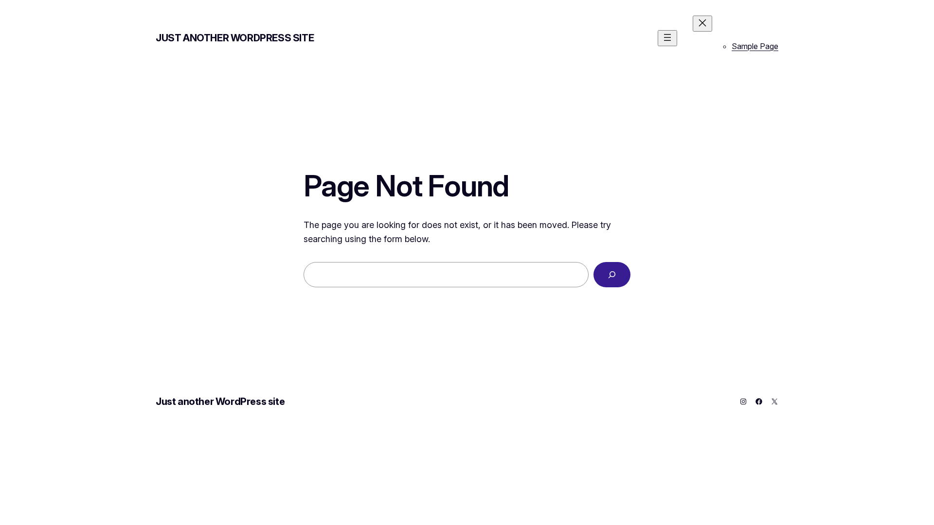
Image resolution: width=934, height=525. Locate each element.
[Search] (611, 274)
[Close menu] (702, 24)
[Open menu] (667, 38)
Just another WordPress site (235, 38)
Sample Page (755, 46)
